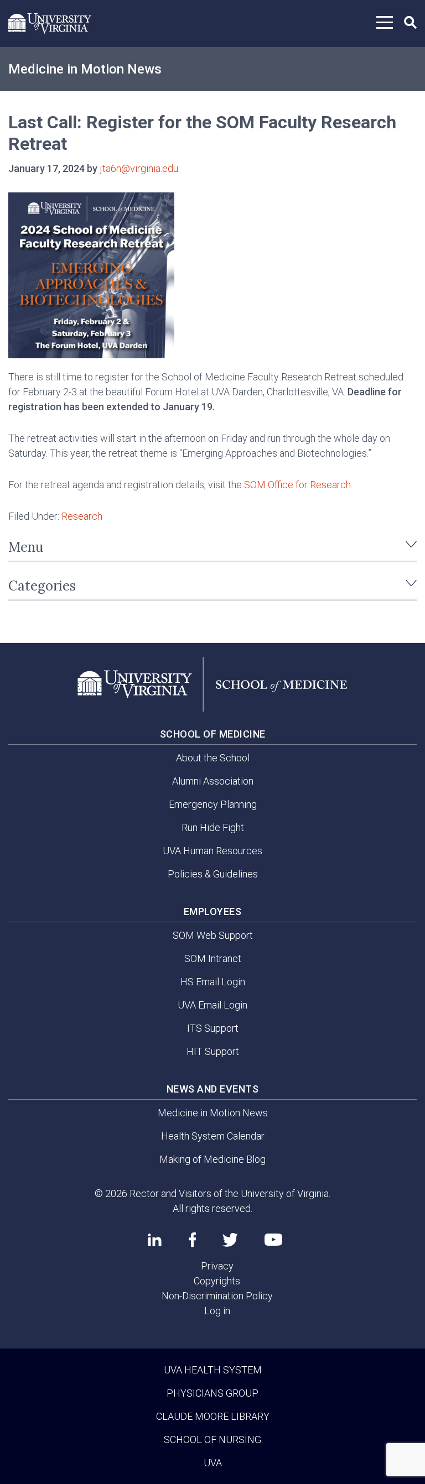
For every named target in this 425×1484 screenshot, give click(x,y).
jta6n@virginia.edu (139, 168)
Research (81, 516)
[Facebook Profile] (192, 1239)
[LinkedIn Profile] (154, 1239)
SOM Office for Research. (298, 484)
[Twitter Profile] (230, 1240)
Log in (217, 1310)
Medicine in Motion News (85, 69)
